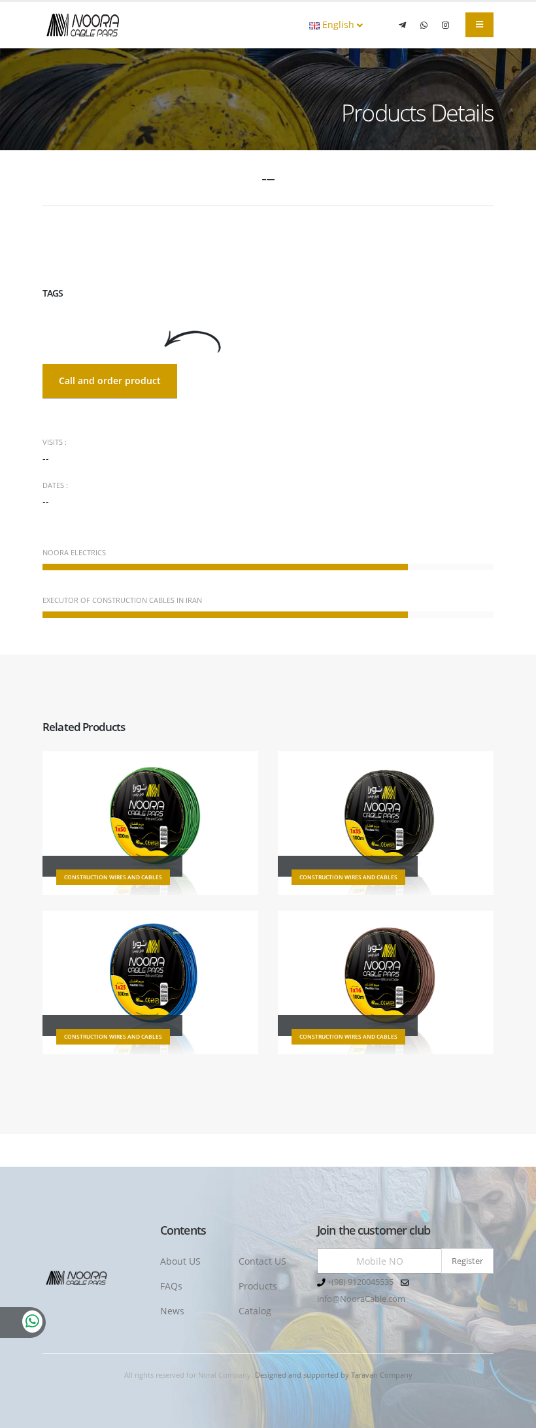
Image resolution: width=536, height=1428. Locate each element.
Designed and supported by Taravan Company (333, 1375)
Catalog (255, 1311)
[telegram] (402, 25)
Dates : (55, 485)
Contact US (262, 1261)
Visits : (54, 442)
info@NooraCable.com (361, 1299)
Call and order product (110, 380)
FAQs (171, 1286)
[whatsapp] (423, 25)
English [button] (338, 24)
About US (180, 1261)
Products (258, 1286)
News (172, 1311)
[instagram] (445, 25)
